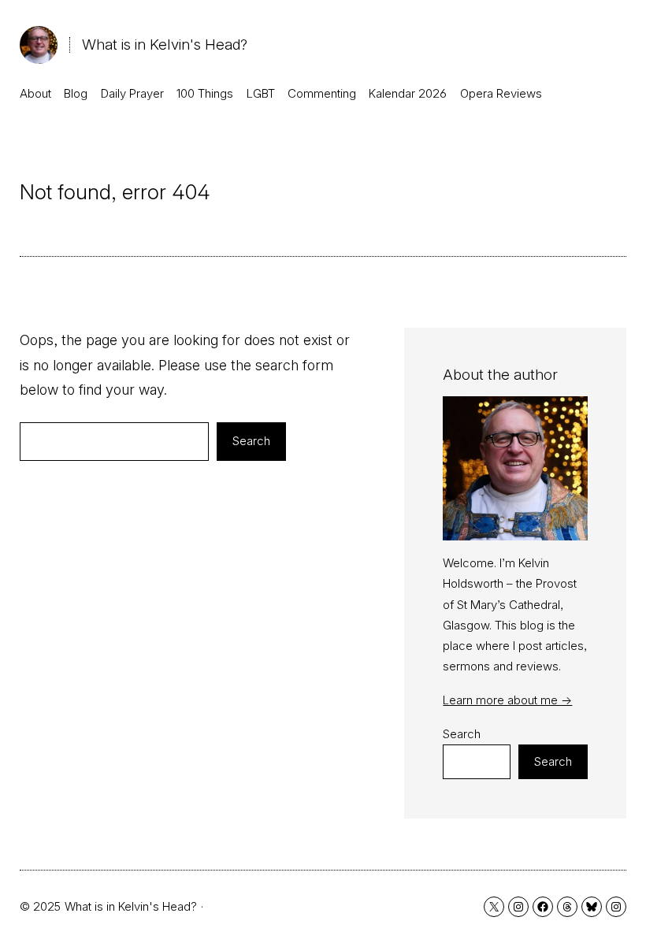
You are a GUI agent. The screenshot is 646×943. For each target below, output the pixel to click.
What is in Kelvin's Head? (164, 44)
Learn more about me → (507, 699)
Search (251, 440)
